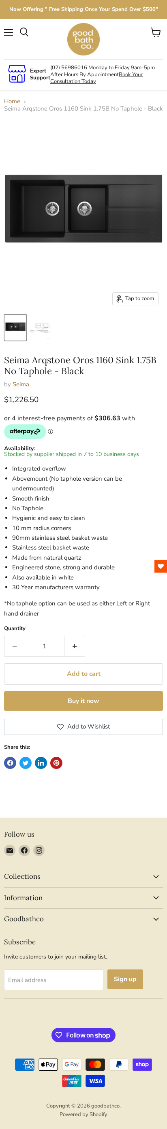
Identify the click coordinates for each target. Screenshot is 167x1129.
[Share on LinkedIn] (41, 763)
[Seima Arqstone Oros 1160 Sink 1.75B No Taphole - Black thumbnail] (15, 328)
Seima (21, 384)
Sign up (125, 979)
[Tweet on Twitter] (25, 763)
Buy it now (83, 701)
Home (12, 101)
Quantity (15, 629)
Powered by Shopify (83, 1114)
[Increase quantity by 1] (74, 646)
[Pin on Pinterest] (56, 763)
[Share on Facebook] (10, 763)
